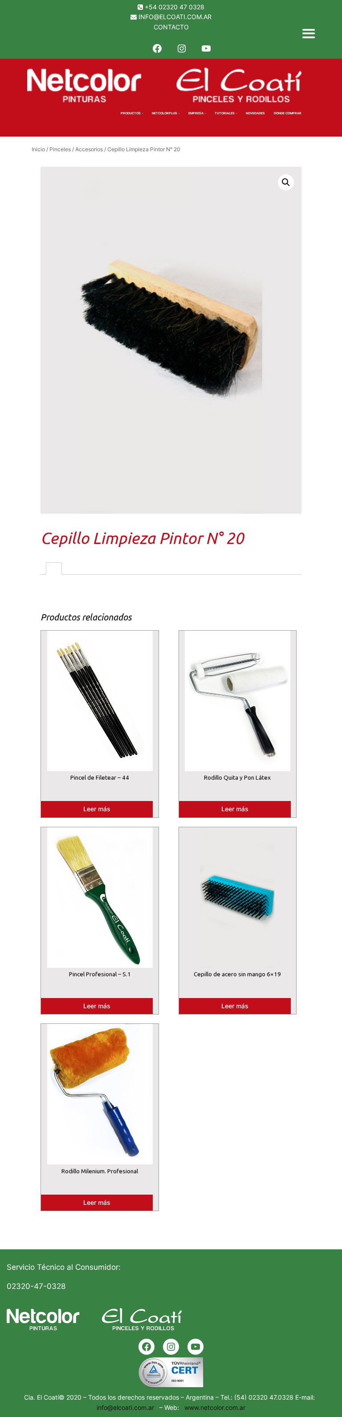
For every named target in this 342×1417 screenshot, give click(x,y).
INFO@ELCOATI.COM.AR (175, 16)
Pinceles (60, 149)
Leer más (96, 809)
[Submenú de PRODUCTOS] (142, 113)
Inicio (38, 149)
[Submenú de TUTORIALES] (236, 113)
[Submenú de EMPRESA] (205, 113)
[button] (286, 182)
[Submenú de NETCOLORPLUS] (179, 113)
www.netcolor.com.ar (213, 1407)
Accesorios (89, 149)
